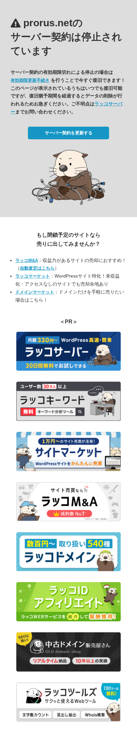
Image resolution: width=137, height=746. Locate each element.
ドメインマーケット (34, 292)
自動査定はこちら (37, 268)
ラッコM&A (26, 260)
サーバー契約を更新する (68, 132)
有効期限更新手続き (30, 80)
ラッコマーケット (32, 276)
